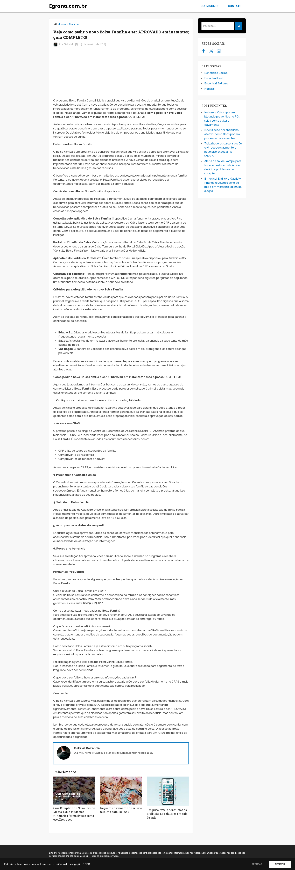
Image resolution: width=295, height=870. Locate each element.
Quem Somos (209, 6)
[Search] (238, 26)
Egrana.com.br (68, 6)
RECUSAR (257, 864)
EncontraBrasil (213, 78)
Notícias (74, 24)
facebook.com (203, 50)
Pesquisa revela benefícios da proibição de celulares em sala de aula (167, 813)
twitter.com (211, 50)
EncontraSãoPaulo (216, 83)
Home (62, 24)
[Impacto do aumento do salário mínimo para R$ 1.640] (121, 791)
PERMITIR (280, 864)
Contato (235, 6)
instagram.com (219, 50)
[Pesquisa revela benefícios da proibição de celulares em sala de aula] (168, 791)
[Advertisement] (121, 74)
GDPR (86, 864)
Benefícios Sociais (216, 73)
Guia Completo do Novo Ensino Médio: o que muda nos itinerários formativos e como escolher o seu (74, 813)
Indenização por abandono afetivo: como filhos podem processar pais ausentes (222, 134)
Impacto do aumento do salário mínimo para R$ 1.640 (121, 810)
